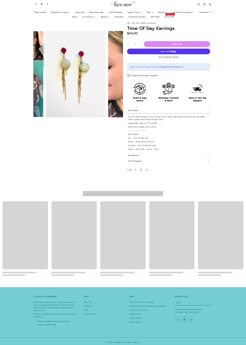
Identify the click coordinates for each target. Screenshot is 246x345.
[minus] (129, 44)
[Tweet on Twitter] (141, 170)
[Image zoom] (76, 74)
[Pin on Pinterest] (147, 170)
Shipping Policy (136, 318)
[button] (177, 44)
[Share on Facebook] (135, 170)
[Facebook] (36, 4)
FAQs (86, 310)
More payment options (169, 57)
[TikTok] (47, 4)
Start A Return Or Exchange (141, 302)
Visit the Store (90, 314)
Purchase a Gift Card (138, 310)
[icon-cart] (210, 4)
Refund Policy (135, 314)
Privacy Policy (135, 322)
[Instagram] (42, 4)
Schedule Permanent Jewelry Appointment (147, 306)
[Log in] (204, 4)
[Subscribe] (210, 302)
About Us (88, 302)
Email (178, 302)
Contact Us (89, 306)
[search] (198, 4)
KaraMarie (118, 342)
